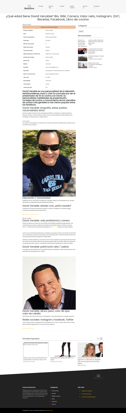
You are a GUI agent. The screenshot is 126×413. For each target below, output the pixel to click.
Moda (53, 399)
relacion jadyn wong (28, 328)
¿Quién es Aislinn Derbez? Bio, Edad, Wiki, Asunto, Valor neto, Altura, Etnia (95, 41)
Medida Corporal (74, 7)
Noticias (63, 6)
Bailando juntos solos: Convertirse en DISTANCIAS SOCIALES (95, 64)
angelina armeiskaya (87, 391)
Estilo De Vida (51, 7)
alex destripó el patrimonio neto (31, 214)
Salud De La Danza (92, 67)
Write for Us (85, 7)
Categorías (97, 6)
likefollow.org (49, 410)
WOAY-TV (54, 227)
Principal (41, 6)
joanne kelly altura (86, 394)
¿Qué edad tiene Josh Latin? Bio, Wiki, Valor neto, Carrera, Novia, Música (95, 50)
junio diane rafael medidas (89, 397)
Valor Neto (54, 401)
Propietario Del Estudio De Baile (95, 59)
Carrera (81, 31)
